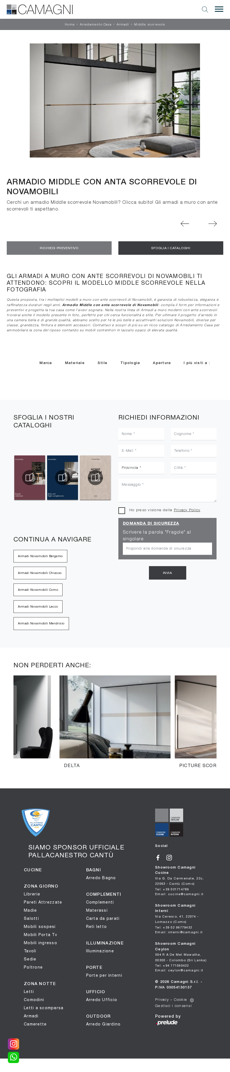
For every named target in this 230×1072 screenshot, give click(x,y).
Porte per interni (104, 975)
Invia (167, 573)
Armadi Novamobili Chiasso (40, 573)
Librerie (32, 894)
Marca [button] (46, 363)
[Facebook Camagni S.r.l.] (160, 856)
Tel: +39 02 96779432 (173, 927)
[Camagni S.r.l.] (40, 9)
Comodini (34, 999)
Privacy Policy (187, 510)
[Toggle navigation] (219, 9)
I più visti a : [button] (197, 363)
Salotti (31, 918)
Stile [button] (102, 363)
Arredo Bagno (101, 878)
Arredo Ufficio (102, 999)
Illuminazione (100, 951)
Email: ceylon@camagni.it (179, 970)
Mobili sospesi (40, 926)
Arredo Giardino (103, 1024)
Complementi (100, 902)
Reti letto (96, 926)
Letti (29, 991)
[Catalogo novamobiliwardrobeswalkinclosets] (95, 478)
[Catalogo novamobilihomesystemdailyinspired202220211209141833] (62, 478)
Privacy (162, 999)
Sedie (30, 959)
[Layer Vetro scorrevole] (185, 223)
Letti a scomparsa (43, 1008)
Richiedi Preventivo (59, 248)
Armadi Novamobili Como (38, 589)
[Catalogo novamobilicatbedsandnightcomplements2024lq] (29, 478)
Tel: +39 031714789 (172, 889)
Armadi (123, 24)
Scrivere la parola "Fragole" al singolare (157, 536)
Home (70, 24)
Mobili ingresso (40, 943)
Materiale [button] (75, 363)
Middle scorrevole (149, 24)
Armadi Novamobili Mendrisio (41, 623)
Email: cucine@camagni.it (179, 894)
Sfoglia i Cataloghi (170, 248)
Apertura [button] (162, 363)
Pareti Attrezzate (43, 902)
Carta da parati (103, 918)
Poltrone (33, 967)
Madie (30, 910)
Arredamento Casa (96, 24)
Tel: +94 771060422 (172, 965)
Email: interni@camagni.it (179, 932)
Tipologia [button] (130, 363)
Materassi (97, 910)
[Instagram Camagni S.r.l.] (171, 856)
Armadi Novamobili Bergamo (40, 556)
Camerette (35, 1024)
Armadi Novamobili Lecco (38, 606)
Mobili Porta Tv (40, 934)
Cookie (180, 999)
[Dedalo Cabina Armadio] (213, 223)
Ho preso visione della (164, 510)
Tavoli (30, 951)
